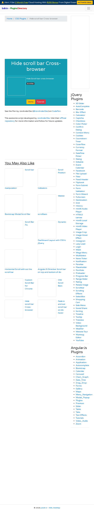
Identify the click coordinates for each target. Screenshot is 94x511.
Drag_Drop (81, 383)
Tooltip (79, 317)
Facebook (80, 171)
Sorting (79, 311)
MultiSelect (81, 255)
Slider (78, 406)
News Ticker (81, 258)
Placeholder (81, 267)
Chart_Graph (82, 377)
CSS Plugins (20, 18)
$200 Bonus (52, 2)
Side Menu (81, 305)
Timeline (79, 314)
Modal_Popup (82, 397)
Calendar (80, 371)
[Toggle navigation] (88, 8)
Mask (78, 250)
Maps (78, 391)
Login (78, 247)
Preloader (80, 273)
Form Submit (82, 185)
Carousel (80, 374)
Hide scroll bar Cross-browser (36, 66)
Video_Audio (82, 421)
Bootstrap (80, 368)
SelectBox (80, 296)
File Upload (81, 173)
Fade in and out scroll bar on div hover (62, 307)
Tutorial (40, 102)
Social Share (81, 308)
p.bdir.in (44, 508)
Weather (80, 329)
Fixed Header (82, 179)
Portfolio (80, 270)
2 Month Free (21, 2)
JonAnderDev (43, 118)
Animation (80, 359)
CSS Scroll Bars (60, 283)
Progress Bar (82, 276)
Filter (78, 176)
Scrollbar (80, 288)
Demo (31, 102)
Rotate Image (82, 285)
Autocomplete (82, 365)
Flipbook (80, 182)
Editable (79, 162)
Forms (79, 386)
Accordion (80, 356)
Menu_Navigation (84, 394)
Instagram (80, 241)
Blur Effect (81, 112)
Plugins (79, 400)
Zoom (78, 424)
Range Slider (82, 279)
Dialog (79, 159)
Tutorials (80, 418)
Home (9, 18)
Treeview (80, 320)
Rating (79, 282)
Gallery (79, 389)
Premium (80, 403)
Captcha (80, 118)
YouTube (80, 340)
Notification (81, 261)
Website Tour (82, 331)
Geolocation (81, 200)
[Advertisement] (36, 41)
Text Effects (81, 415)
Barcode (80, 109)
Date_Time (81, 380)
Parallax (79, 264)
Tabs (78, 412)
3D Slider (80, 103)
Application (81, 362)
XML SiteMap (54, 508)
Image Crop (81, 232)
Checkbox (80, 121)
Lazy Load (80, 244)
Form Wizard (82, 194)
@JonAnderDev (40, 111)
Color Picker (81, 124)
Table (78, 409)
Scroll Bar (30, 83)
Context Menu (82, 133)
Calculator (80, 115)
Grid (78, 203)
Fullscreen (80, 197)
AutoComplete (82, 106)
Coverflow (80, 144)
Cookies (79, 135)
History (79, 206)
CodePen (56, 111)
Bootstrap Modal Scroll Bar (17, 214)
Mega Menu (81, 252)
